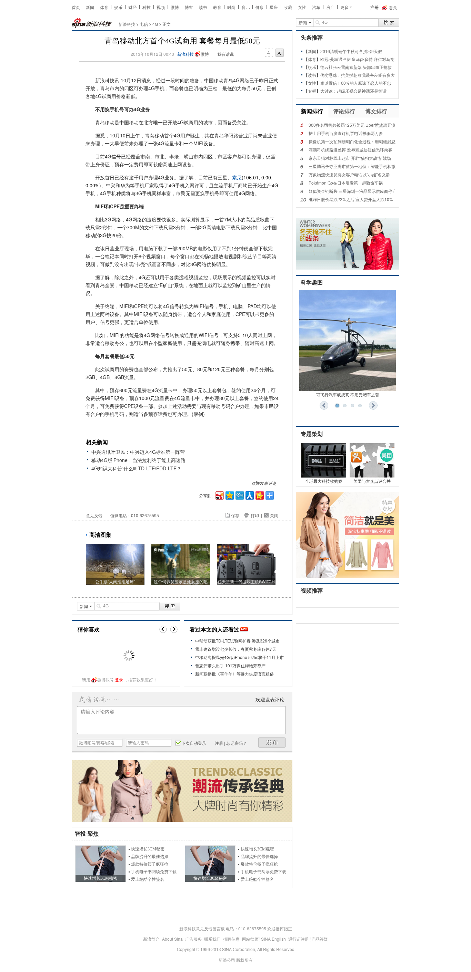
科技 (146, 7)
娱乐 (118, 7)
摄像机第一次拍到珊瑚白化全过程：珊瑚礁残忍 (352, 141)
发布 (272, 742)
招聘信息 (231, 939)
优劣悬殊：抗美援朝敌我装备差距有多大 (357, 75)
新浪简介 (151, 939)
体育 (104, 7)
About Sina (172, 939)
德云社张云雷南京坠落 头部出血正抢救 (356, 67)
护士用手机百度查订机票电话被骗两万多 (346, 133)
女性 (302, 7)
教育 (217, 7)
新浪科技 (127, 24)
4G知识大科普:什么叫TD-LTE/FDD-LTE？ (136, 468)
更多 (344, 7)
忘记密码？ (236, 743)
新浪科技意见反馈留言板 (202, 928)
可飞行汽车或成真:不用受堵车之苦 (347, 394)
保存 (235, 515)
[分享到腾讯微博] (239, 495)
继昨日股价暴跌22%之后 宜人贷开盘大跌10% (351, 199)
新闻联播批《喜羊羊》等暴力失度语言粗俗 (234, 674)
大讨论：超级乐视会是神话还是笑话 (353, 91)
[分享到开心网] (259, 495)
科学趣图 (312, 282)
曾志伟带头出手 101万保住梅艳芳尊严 (230, 665)
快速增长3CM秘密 (147, 849)
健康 (259, 7)
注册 (374, 7)
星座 (274, 7)
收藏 (288, 7)
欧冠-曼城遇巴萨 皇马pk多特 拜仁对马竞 (357, 59)
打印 (255, 515)
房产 (330, 7)
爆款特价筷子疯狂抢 (149, 864)
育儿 (245, 7)
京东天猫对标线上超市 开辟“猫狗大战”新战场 (350, 158)
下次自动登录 (193, 743)
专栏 (312, 91)
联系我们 (212, 939)
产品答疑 (319, 939)
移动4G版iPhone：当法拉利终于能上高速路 (138, 460)
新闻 (90, 7)
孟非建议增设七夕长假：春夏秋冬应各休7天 (235, 649)
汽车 (316, 7)
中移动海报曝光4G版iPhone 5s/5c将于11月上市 (239, 657)
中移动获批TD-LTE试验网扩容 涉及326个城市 (237, 641)
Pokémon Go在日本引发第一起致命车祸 (346, 183)
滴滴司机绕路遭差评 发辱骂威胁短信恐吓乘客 (350, 150)
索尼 (237, 177)
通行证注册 (298, 939)
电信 (144, 24)
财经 (132, 7)
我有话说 (225, 54)
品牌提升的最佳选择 (149, 856)
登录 (119, 679)
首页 (76, 7)
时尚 (231, 7)
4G (155, 24)
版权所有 (244, 960)
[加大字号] (279, 53)
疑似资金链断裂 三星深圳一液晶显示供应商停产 (353, 191)
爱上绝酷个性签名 (147, 879)
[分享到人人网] (249, 495)
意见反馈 (94, 515)
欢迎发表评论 (264, 483)
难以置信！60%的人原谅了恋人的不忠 (355, 83)
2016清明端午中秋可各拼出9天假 (351, 51)
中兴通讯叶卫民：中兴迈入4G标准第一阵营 (138, 451)
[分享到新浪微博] (219, 495)
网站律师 (250, 939)
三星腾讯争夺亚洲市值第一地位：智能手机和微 (352, 166)
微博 (175, 7)
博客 (189, 7)
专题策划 (312, 434)
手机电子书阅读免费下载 (154, 871)
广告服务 (193, 939)
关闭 (274, 515)
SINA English (273, 939)
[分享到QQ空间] (229, 495)
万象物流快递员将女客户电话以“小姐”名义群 (349, 174)
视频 (161, 7)
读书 (203, 7)
